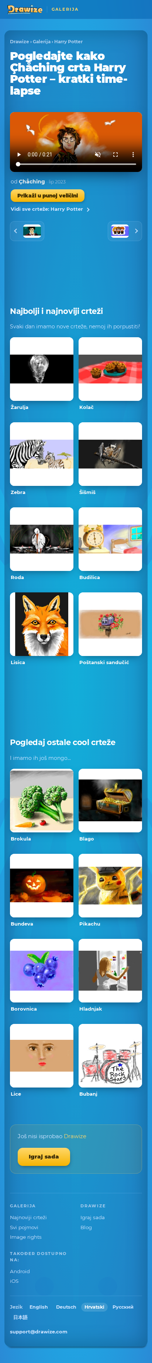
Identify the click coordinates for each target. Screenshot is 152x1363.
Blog (86, 1227)
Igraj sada (44, 1156)
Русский (123, 1307)
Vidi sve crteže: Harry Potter (47, 209)
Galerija (42, 41)
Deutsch (66, 1307)
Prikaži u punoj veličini (47, 196)
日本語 (20, 1317)
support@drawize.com (39, 1332)
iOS (14, 1281)
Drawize (19, 41)
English (39, 1307)
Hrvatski (94, 1307)
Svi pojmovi (24, 1227)
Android (20, 1271)
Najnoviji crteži (28, 1217)
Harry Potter (68, 41)
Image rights (26, 1237)
